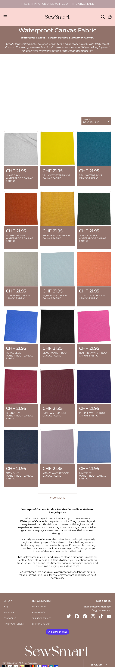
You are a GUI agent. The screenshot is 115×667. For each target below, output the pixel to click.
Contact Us (10, 618)
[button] (5, 17)
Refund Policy (40, 612)
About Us (9, 612)
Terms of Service (41, 618)
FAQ (6, 606)
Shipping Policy (41, 624)
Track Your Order (14, 624)
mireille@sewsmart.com (97, 606)
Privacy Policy (40, 606)
